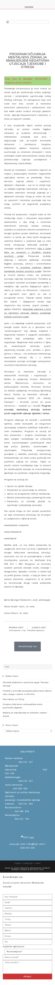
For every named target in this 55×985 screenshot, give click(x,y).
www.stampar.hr (13, 532)
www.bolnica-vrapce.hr (16, 525)
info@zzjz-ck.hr (36, 844)
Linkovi (38, 863)
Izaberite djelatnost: (14, 946)
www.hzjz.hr (10, 538)
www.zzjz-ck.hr (17, 844)
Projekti (17, 863)
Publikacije (27, 863)
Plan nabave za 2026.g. (14, 699)
